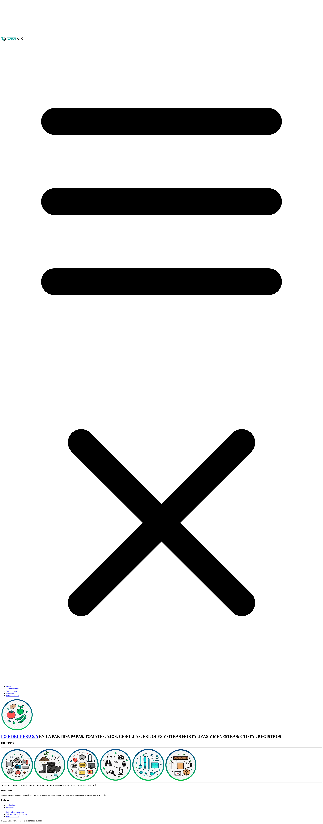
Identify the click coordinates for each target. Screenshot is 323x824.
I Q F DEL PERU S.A (19, 736)
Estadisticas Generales (15, 812)
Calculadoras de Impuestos (16, 814)
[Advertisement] (76, 18)
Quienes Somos (12, 689)
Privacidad (10, 807)
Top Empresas (11, 691)
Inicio (8, 686)
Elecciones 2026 (12, 695)
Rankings (10, 693)
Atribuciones (11, 805)
